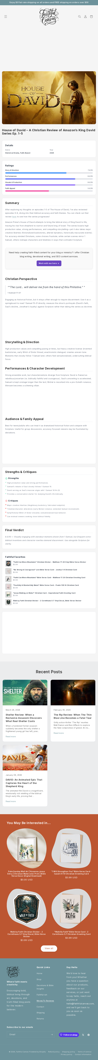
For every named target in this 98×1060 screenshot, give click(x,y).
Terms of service (84, 1052)
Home (39, 973)
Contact (40, 1007)
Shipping (41, 1013)
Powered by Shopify (37, 1052)
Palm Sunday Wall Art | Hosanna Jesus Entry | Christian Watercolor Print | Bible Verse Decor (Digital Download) (26, 873)
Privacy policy (66, 1054)
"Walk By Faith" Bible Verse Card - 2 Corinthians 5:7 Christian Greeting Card (71, 933)
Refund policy (54, 1052)
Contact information (83, 1054)
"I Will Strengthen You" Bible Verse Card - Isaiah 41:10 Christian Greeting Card (71, 872)
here (14, 217)
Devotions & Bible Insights (45, 987)
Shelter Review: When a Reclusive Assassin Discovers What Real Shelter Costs (24, 717)
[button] (6, 17)
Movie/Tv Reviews (45, 1001)
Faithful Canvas (22, 1052)
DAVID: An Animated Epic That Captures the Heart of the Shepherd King (24, 782)
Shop (39, 979)
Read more (11, 736)
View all (49, 948)
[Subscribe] (52, 1034)
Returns (40, 1019)
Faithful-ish (42, 995)
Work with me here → (49, 263)
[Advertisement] (49, 46)
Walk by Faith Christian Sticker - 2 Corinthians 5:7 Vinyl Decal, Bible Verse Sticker (27, 934)
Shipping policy (68, 1052)
